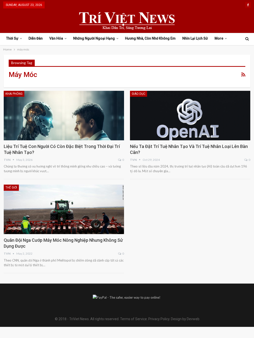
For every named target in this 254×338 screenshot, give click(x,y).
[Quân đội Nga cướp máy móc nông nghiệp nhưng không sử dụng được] (64, 209)
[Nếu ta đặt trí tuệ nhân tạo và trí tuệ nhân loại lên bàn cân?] (190, 115)
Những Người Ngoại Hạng (94, 38)
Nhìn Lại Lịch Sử (195, 38)
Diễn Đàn (36, 38)
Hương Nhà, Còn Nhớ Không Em (150, 38)
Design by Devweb (184, 319)
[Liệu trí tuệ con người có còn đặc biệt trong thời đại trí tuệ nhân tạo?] (64, 115)
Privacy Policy (158, 319)
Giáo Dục (138, 94)
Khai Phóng (14, 94)
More (219, 38)
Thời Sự (12, 38)
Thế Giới (11, 187)
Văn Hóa (56, 38)
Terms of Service (133, 319)
